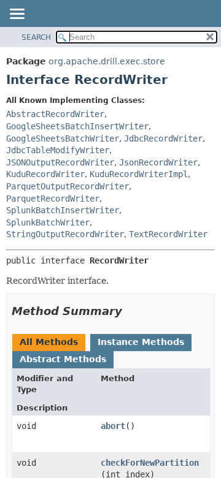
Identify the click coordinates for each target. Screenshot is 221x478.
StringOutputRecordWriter (65, 234)
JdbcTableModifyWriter (57, 150)
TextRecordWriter (168, 234)
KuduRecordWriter (45, 174)
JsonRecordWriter (158, 162)
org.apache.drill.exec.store (106, 61)
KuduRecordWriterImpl (139, 174)
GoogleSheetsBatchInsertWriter (77, 126)
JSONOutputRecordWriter (60, 162)
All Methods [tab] (49, 342)
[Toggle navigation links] (16, 14)
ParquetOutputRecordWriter (67, 186)
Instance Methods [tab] (141, 342)
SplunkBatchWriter (48, 222)
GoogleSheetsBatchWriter (62, 138)
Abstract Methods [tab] (63, 359)
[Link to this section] (131, 311)
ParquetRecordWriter (52, 198)
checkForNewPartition (150, 463)
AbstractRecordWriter (55, 114)
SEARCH (36, 37)
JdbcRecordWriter (163, 138)
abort (113, 426)
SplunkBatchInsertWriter (62, 210)
